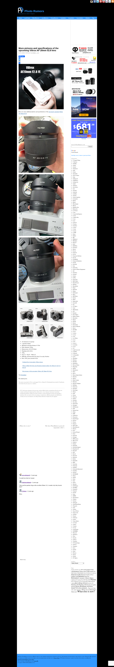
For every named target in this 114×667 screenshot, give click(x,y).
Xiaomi (74, 538)
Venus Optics (76, 521)
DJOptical (75, 239)
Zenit (74, 551)
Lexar (74, 346)
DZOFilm (75, 246)
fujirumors (81, 576)
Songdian (75, 489)
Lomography (76, 355)
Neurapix (75, 388)
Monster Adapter (77, 383)
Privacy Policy (57, 658)
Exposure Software (77, 256)
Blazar (74, 205)
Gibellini (75, 272)
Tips (93, 18)
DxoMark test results (90, 573)
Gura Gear (75, 279)
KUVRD (75, 329)
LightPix (75, 351)
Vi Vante (75, 522)
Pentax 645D (73, 581)
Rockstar (75, 455)
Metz (74, 371)
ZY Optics (75, 558)
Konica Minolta (76, 326)
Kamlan (74, 313)
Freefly (74, 262)
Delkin (74, 236)
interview (87, 576)
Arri (74, 189)
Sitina (74, 482)
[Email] (42, 61)
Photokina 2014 (75, 585)
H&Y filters (75, 281)
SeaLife (74, 472)
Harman (74, 284)
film (95, 573)
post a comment (32, 383)
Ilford (74, 299)
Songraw (75, 491)
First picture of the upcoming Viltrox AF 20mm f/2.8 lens (37, 371)
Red (74, 452)
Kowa (74, 328)
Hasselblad (75, 286)
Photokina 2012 (90, 583)
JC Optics (75, 306)
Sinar (74, 479)
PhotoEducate (76, 427)
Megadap (75, 366)
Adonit (74, 167)
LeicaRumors (45, 18)
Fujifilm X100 (74, 576)
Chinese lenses (82, 571)
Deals (74, 234)
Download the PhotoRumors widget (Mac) (26, 659)
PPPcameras (75, 439)
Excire (74, 254)
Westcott (75, 533)
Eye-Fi (74, 257)
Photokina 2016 (83, 585)
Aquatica (75, 185)
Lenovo (74, 343)
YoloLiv (75, 544)
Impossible (75, 301)
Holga (74, 291)
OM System (75, 407)
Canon (74, 215)
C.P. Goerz (75, 210)
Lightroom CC (74, 579)
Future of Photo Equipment (79, 269)
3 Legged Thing (76, 160)
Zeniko (74, 549)
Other (74, 412)
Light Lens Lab (76, 350)
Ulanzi (74, 519)
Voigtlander (75, 529)
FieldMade (75, 259)
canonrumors (75, 571)
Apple (74, 183)
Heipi (74, 288)
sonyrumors (90, 586)
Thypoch (75, 506)
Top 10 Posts (76, 511)
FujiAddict (63, 18)
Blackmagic (75, 204)
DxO (74, 244)
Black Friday (90, 569)
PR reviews (75, 440)
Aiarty (74, 172)
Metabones (75, 370)
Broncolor (75, 209)
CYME (74, 232)
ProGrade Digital (77, 447)
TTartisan (75, 517)
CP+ (95, 571)
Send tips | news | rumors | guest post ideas (81, 155)
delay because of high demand (77, 573)
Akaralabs (75, 173)
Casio (74, 219)
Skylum (74, 484)
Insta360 (75, 303)
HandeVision (76, 282)
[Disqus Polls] (42, 451)
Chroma (75, 224)
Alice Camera (76, 175)
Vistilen (75, 526)
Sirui (74, 480)
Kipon (74, 319)
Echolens (75, 247)
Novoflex (75, 402)
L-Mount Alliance (89, 578)
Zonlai (74, 556)
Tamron (74, 499)
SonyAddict (71, 18)
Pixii (74, 430)
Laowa (74, 335)
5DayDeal (73, 569)
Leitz (74, 341)
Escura (74, 251)
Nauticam (75, 387)
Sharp (74, 475)
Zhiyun (74, 553)
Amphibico (75, 180)
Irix (74, 304)
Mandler (75, 361)
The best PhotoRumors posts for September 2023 (55, 427)
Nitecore (75, 397)
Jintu (74, 308)
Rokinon (75, 457)
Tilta (74, 507)
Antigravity (75, 182)
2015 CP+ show (78, 569)
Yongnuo (75, 546)
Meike (74, 368)
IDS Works (75, 296)
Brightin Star (76, 207)
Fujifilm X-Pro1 (89, 574)
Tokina (74, 509)
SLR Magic (75, 486)
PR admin (22, 53)
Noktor (74, 398)
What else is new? (25, 426)
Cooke (74, 229)
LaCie (74, 331)
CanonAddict (79, 18)
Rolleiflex (75, 460)
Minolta (75, 376)
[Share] (42, 63)
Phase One (75, 425)
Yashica (74, 539)
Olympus (75, 405)
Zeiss (74, 548)
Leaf (74, 336)
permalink (56, 382)
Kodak (74, 321)
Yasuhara (75, 541)
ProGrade (75, 445)
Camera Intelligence (77, 214)
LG (73, 348)
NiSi (74, 393)
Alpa (74, 177)
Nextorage (75, 390)
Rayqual (75, 450)
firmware (83, 574)
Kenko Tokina (76, 316)
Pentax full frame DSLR (81, 581)
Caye (74, 220)
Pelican (74, 420)
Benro (74, 202)
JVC (74, 311)
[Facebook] (42, 58)
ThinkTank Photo (77, 504)
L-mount (81, 578)
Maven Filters (76, 365)
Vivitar (74, 527)
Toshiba (75, 514)
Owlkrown (75, 415)
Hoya (74, 294)
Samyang (75, 465)
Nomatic (75, 400)
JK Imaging (75, 309)
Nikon (74, 392)
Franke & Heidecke (77, 261)
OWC (74, 413)
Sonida (74, 492)
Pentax (74, 422)
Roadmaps (83, 586)
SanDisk (75, 467)
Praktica (75, 442)
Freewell (75, 264)
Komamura (75, 324)
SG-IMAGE (75, 474)
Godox (74, 276)
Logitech (75, 353)
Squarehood (75, 497)
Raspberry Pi (76, 449)
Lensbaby (75, 345)
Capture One (76, 217)
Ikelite (74, 298)
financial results (76, 575)
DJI (73, 237)
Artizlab (75, 190)
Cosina (74, 230)
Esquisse (75, 252)
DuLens (74, 242)
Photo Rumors (34, 11)
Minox (74, 378)
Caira (74, 212)
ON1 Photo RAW (87, 579)
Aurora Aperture (76, 197)
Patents (93, 579)
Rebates (78, 586)
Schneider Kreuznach (78, 469)
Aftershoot (75, 168)
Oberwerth (75, 403)
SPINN (74, 496)
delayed (84, 573)
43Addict (87, 18)
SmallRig (75, 487)
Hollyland (75, 293)
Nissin (74, 395)
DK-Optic (75, 241)
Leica (74, 340)
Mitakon (75, 381)
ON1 (74, 408)
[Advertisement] (41, 33)
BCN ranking (84, 569)
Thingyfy (75, 502)
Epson (74, 249)
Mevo (74, 373)
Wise (74, 536)
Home (20, 18)
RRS (74, 462)
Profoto (74, 444)
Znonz (74, 554)
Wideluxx (75, 534)
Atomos (74, 195)
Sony (74, 494)
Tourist (74, 516)
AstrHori (75, 194)
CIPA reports (90, 571)
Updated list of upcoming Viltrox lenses (32, 362)
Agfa (74, 170)
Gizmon (75, 274)
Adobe (74, 165)
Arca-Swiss (75, 187)
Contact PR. (36, 661)
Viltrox (31, 382)
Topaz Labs (75, 512)
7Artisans (75, 162)
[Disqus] (42, 493)
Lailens (74, 333)
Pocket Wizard (76, 432)
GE (73, 271)
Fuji (74, 266)
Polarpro (75, 437)
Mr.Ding (75, 385)
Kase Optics (75, 314)
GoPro (74, 277)
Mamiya (75, 360)
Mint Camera (76, 380)
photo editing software (81, 583)
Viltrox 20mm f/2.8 (42, 382)
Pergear (74, 423)
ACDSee (75, 163)
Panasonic (75, 417)
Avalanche (75, 199)
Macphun (75, 358)
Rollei (74, 459)
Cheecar (75, 222)
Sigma (74, 477)
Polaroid (75, 435)
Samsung (75, 464)
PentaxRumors (54, 18)
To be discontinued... (82, 588)
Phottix (74, 428)
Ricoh (74, 454)
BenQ (74, 200)
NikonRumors (35, 18)
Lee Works (75, 338)
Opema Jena (75, 410)
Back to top (23, 559)
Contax (74, 227)
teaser (73, 588)
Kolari (74, 323)
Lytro (74, 356)
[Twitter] (42, 60)
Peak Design (76, 418)
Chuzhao (75, 225)
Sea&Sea (75, 470)
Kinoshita (75, 318)
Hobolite (75, 289)
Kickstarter (74, 578)
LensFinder (27, 18)
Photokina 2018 (90, 584)
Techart (74, 501)
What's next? (74, 592)
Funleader (75, 267)
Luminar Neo (80, 580)
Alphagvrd (75, 178)
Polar (74, 434)
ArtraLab (75, 192)
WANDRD (75, 531)
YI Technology (76, 543)
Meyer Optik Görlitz (77, 375)
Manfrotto (75, 363)
